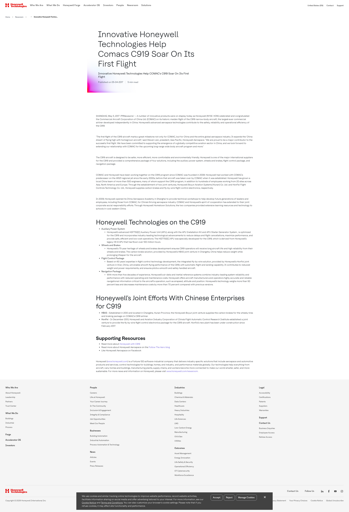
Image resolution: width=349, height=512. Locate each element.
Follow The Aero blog (159, 347)
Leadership (10, 397)
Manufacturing (180, 432)
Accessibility (264, 393)
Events (93, 461)
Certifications (265, 397)
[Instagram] (342, 491)
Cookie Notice (89, 502)
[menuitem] (36, 5)
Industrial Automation (99, 440)
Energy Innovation (182, 458)
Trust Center (10, 406)
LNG (176, 423)
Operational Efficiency (184, 466)
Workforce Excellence (184, 475)
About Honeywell (12, 393)
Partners (9, 401)
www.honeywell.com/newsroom (182, 371)
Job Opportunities (97, 419)
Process (8, 427)
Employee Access (267, 433)
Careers (93, 393)
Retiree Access (265, 437)
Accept (216, 497)
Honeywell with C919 (130, 344)
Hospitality (179, 415)
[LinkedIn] (322, 491)
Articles (93, 457)
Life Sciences (180, 419)
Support (340, 5)
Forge (8, 434)
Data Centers (180, 401)
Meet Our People (97, 423)
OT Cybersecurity (182, 471)
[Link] (30, 17)
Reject (229, 497)
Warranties (264, 410)
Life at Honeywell (97, 397)
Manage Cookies (246, 497)
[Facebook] (328, 491)
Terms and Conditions (112, 502)
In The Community (98, 406)
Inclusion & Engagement (100, 410)
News (92, 452)
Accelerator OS (13, 440)
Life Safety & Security (183, 462)
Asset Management (182, 453)
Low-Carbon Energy (183, 428)
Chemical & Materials (183, 397)
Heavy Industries (181, 410)
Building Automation (98, 436)
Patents (262, 401)
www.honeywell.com (117, 361)
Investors (10, 445)
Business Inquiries (267, 428)
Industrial (9, 423)
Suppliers (263, 406)
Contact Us (264, 423)
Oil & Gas (178, 436)
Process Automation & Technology (104, 445)
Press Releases (96, 466)
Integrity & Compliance (100, 415)
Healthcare (179, 406)
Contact (330, 5)
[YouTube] (335, 491)
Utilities (177, 441)
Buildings (9, 418)
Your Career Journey (98, 401)
